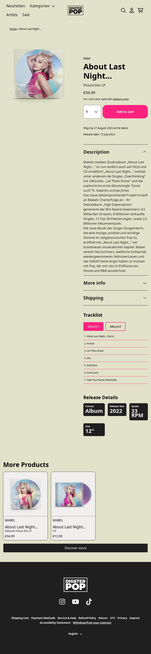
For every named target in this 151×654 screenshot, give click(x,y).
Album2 (115, 326)
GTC (112, 618)
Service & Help (67, 618)
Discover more (76, 548)
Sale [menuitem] (26, 14)
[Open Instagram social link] (62, 601)
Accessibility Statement (55, 622)
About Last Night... (21, 526)
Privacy (122, 618)
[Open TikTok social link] (89, 601)
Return (103, 618)
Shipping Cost (20, 618)
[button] (115, 283)
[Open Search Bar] (123, 10)
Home (13, 29)
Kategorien (40, 5)
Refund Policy (87, 618)
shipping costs (120, 99)
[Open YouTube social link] (75, 601)
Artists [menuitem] (11, 14)
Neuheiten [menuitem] (15, 5)
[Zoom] (39, 73)
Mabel (86, 58)
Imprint (135, 618)
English (73, 634)
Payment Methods (43, 618)
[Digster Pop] (75, 10)
